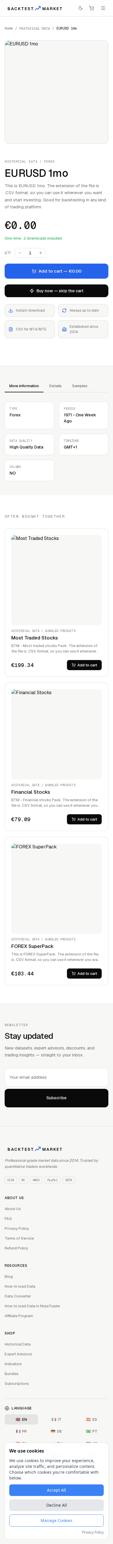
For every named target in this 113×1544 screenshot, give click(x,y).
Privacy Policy (17, 1228)
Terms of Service (19, 1238)
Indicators (13, 1363)
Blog (9, 1276)
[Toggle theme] (80, 8)
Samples (80, 385)
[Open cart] (91, 8)
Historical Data (34, 28)
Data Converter (18, 1296)
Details (55, 385)
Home (9, 28)
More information (24, 385)
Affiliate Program (19, 1315)
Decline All (56, 1505)
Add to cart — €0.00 (60, 271)
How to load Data (20, 1286)
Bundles (12, 1373)
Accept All (56, 1490)
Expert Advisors (18, 1354)
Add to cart (87, 665)
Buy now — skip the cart (60, 290)
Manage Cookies (56, 1520)
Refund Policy (16, 1248)
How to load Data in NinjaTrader (32, 1306)
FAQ (8, 1218)
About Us (13, 1208)
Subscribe (56, 1097)
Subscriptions (17, 1383)
